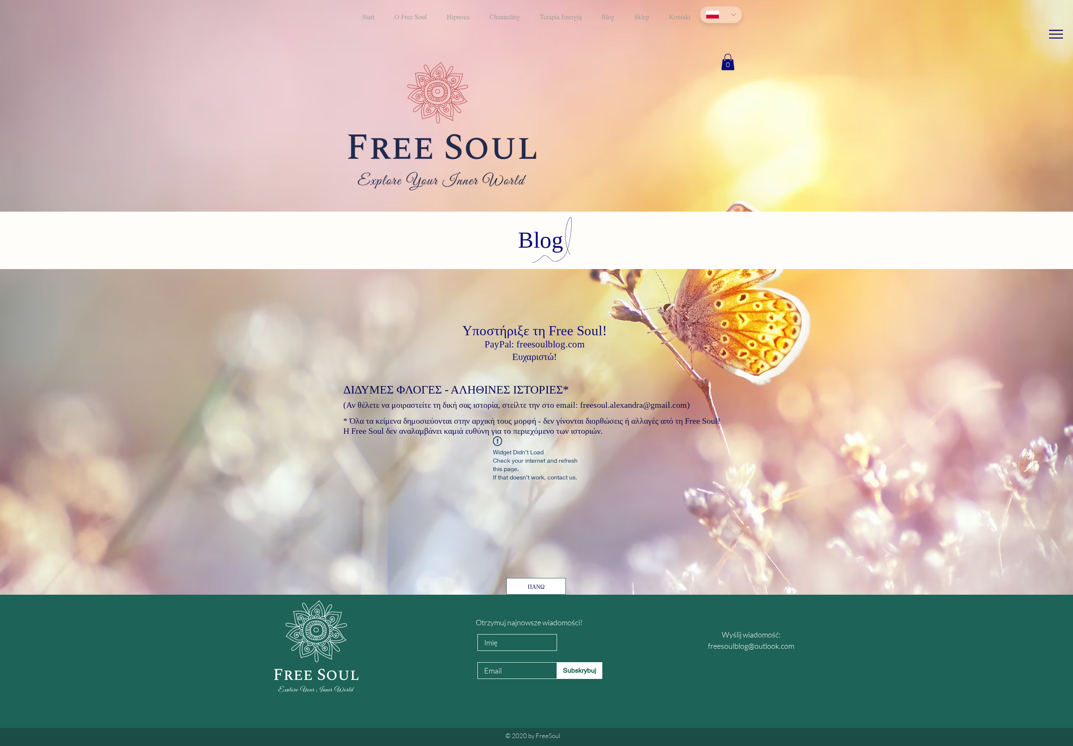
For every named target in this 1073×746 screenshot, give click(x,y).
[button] (1056, 34)
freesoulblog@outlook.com (751, 645)
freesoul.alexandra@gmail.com (633, 404)
